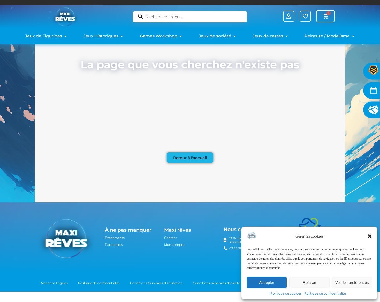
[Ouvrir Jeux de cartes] (286, 36)
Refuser (309, 282)
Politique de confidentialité (325, 293)
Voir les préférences (352, 282)
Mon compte (174, 245)
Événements (115, 238)
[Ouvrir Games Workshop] (181, 36)
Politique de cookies (286, 293)
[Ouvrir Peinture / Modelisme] (353, 36)
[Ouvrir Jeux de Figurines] (65, 36)
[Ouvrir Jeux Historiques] (122, 36)
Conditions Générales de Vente (216, 283)
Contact (170, 238)
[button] (369, 236)
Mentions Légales (54, 283)
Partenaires (114, 245)
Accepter (266, 282)
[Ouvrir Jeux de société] (234, 36)
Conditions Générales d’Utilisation (156, 283)
